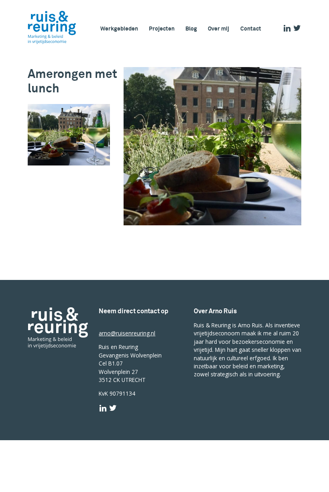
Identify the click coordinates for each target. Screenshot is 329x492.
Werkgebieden (119, 28)
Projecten (162, 28)
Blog (191, 28)
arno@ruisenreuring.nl (127, 333)
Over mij (218, 28)
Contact (250, 28)
